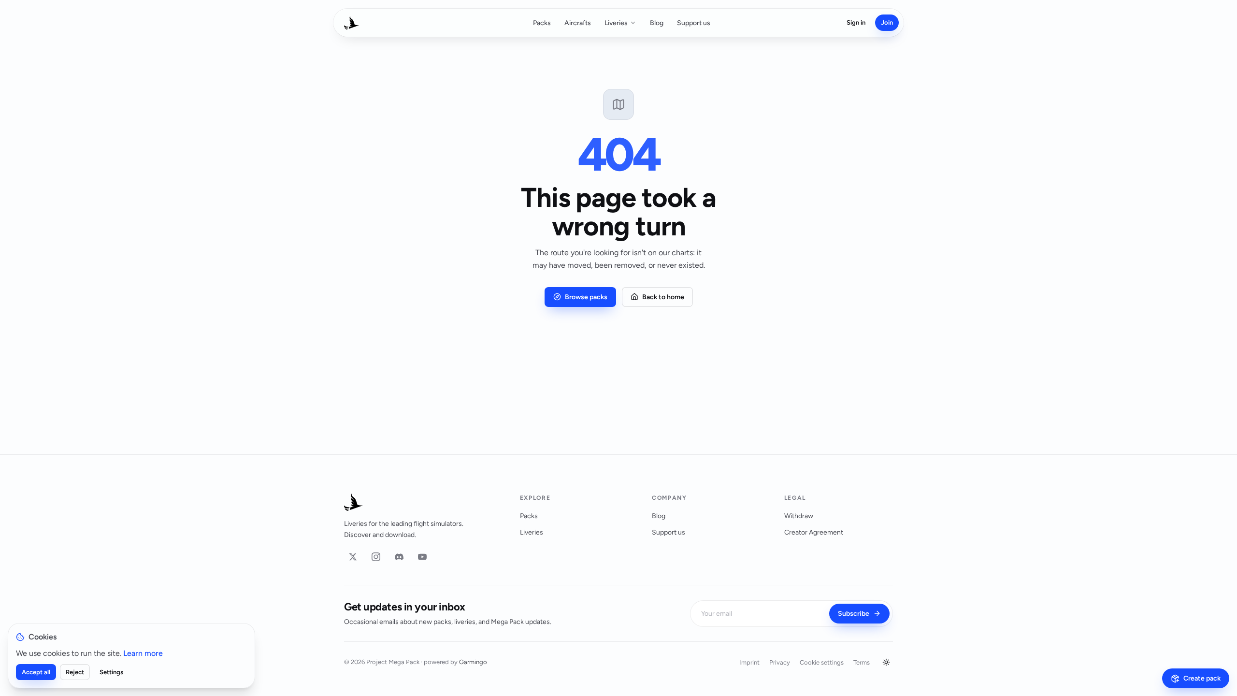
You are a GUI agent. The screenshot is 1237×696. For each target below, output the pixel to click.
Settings (111, 672)
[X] (352, 557)
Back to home (663, 297)
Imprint (749, 662)
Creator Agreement (813, 532)
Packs (542, 23)
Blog (656, 23)
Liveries (616, 23)
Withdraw (798, 516)
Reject (75, 672)
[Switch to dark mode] (886, 662)
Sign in (856, 22)
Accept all (36, 672)
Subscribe (853, 613)
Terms (861, 662)
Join (887, 22)
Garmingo (473, 662)
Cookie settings (822, 662)
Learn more (143, 653)
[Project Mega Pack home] (420, 502)
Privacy (779, 662)
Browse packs (586, 297)
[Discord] (399, 557)
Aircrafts (577, 23)
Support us (693, 23)
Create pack (1202, 678)
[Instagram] (376, 557)
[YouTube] (422, 557)
